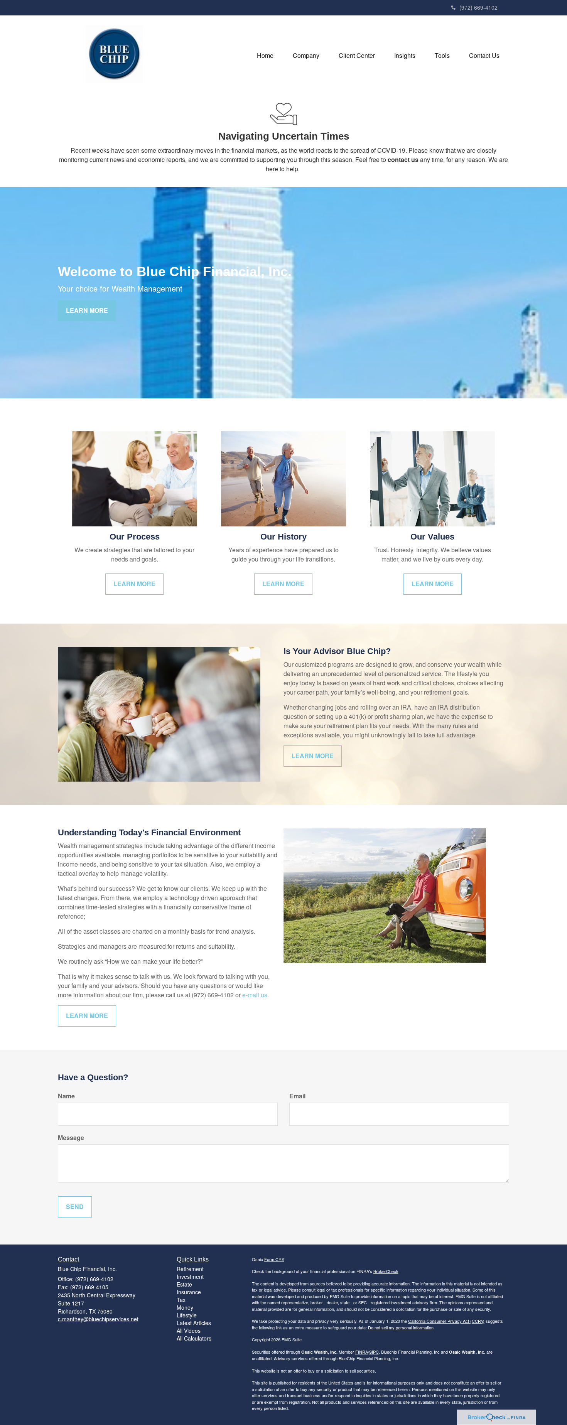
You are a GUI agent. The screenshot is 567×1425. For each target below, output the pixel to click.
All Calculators (194, 1338)
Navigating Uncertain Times (283, 136)
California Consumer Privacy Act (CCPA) (446, 1321)
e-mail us (254, 994)
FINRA (361, 1352)
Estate (184, 1284)
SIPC (374, 1352)
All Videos (189, 1330)
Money (185, 1307)
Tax (181, 1300)
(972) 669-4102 (478, 7)
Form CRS (274, 1259)
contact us (403, 159)
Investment (190, 1276)
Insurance (189, 1292)
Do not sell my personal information (401, 1327)
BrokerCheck (385, 1271)
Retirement (190, 1269)
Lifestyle (187, 1315)
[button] (306, 55)
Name (66, 1096)
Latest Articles (194, 1323)
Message (71, 1137)
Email (297, 1096)
